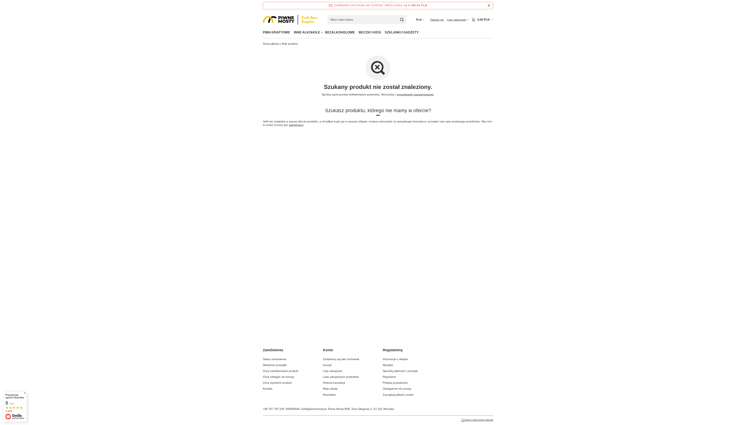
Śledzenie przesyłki (275, 365)
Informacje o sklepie (395, 359)
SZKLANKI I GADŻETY (402, 32)
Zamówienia (273, 350)
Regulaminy (393, 350)
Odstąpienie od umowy (397, 388)
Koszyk (327, 365)
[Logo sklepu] (290, 20)
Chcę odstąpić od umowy (278, 376)
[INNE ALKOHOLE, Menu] (322, 32)
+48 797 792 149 (273, 408)
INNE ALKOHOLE (307, 32)
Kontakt (267, 388)
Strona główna (271, 43)
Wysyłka (388, 365)
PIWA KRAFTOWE (276, 32)
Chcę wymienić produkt (277, 382)
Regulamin (389, 376)
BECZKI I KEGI (370, 32)
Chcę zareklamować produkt (280, 370)
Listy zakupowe (332, 370)
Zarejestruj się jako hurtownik (341, 359)
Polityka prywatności (395, 382)
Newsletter (329, 394)
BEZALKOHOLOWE (340, 32)
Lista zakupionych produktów (341, 376)
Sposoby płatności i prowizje (400, 370)
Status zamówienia (274, 359)
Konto (328, 350)
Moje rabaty (330, 388)
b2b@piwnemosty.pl (313, 408)
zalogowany (296, 125)
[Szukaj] (401, 19)
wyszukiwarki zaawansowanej (415, 94)
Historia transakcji (334, 382)
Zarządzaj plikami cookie (398, 394)
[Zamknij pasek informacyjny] (489, 5)
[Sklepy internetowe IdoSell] (477, 420)
